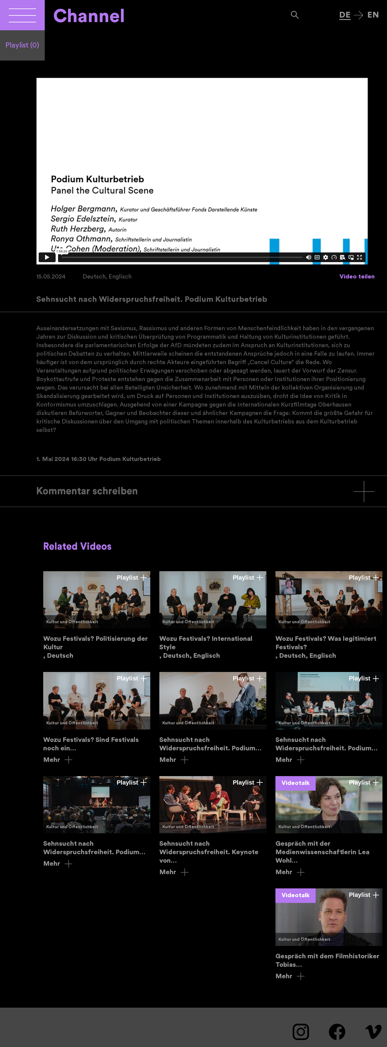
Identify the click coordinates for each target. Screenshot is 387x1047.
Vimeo (373, 1032)
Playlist (22, 45)
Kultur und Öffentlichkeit (72, 622)
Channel (89, 16)
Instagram (301, 1032)
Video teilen (357, 277)
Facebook (337, 1032)
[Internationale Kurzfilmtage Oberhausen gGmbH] (22, 15)
